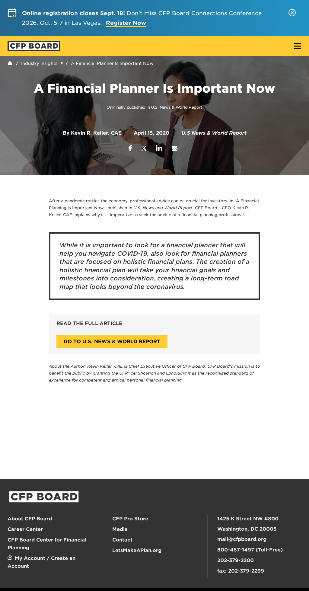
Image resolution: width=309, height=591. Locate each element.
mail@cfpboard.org (241, 539)
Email (174, 148)
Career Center (25, 529)
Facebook (130, 148)
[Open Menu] (297, 46)
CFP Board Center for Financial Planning (47, 544)
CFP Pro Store (130, 519)
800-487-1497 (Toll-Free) (250, 550)
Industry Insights (39, 63)
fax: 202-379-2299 (240, 571)
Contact (122, 540)
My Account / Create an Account (41, 562)
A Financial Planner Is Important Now (112, 63)
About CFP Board (30, 519)
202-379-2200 (235, 560)
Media (120, 529)
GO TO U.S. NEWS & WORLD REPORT (112, 341)
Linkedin (159, 148)
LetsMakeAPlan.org (136, 550)
